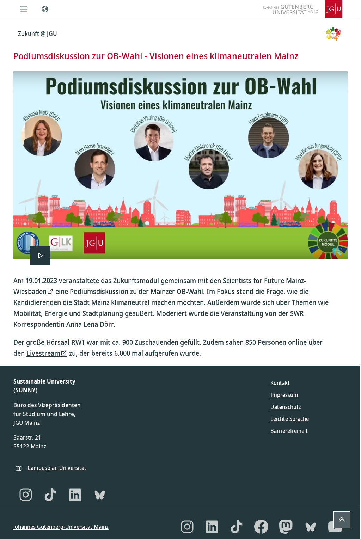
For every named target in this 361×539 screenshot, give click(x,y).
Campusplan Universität (56, 468)
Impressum (284, 395)
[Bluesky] (100, 495)
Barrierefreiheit (289, 431)
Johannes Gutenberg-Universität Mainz (61, 527)
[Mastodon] (286, 527)
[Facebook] (261, 527)
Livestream (43, 353)
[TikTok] (50, 495)
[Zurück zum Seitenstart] (341, 519)
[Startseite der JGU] (302, 9)
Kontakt (280, 383)
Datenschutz (285, 407)
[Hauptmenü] (24, 9)
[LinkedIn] (75, 495)
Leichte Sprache (289, 419)
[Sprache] (45, 9)
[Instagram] (26, 495)
